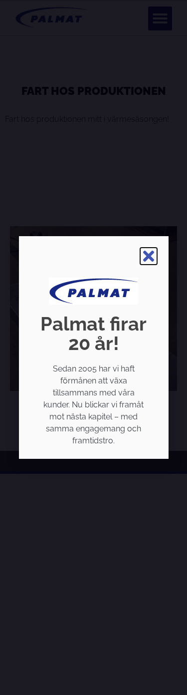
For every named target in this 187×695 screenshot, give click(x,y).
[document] (93, 347)
